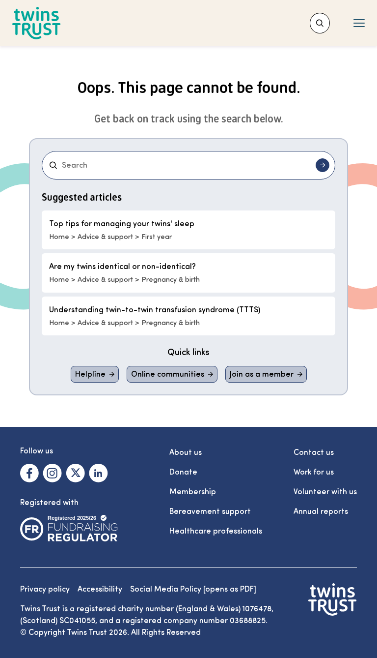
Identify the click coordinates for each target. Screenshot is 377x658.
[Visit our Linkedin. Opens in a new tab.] (98, 473)
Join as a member (262, 374)
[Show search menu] (320, 23)
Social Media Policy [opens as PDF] (193, 589)
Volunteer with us (325, 491)
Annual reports (321, 511)
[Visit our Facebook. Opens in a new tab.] (29, 473)
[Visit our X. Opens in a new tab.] (75, 473)
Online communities (167, 374)
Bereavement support (210, 511)
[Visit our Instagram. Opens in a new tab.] (52, 473)
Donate (183, 472)
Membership (192, 491)
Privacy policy (45, 589)
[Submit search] (322, 165)
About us (185, 452)
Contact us (314, 452)
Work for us (314, 472)
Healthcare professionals (215, 531)
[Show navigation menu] (359, 23)
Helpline (90, 374)
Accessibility (100, 589)
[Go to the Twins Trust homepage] (36, 23)
